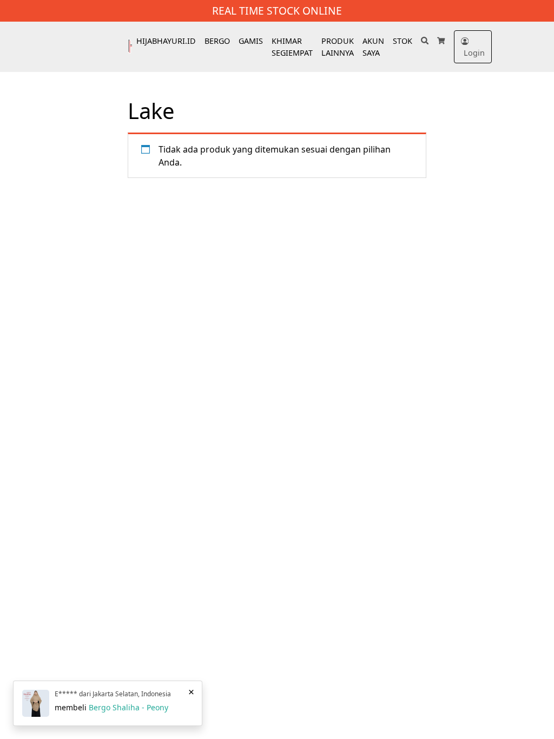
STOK (402, 41)
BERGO (217, 41)
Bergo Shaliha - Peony (128, 707)
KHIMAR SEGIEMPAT (292, 47)
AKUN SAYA (373, 47)
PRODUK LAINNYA (337, 47)
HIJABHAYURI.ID (166, 41)
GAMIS (251, 41)
